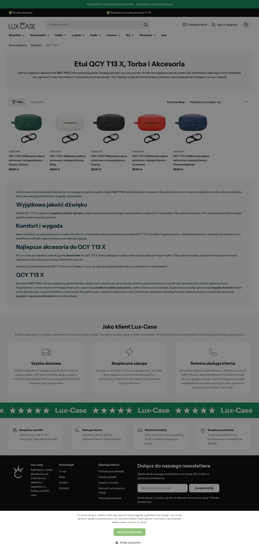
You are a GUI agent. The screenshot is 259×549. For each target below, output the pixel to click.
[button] (129, 543)
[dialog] (129, 530)
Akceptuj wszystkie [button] (129, 532)
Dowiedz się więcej (137, 522)
